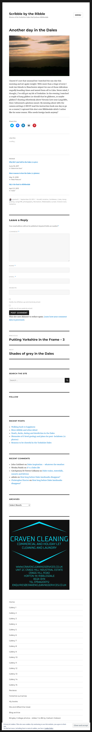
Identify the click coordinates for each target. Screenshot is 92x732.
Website (13, 288)
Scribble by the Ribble (27, 14)
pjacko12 (15, 199)
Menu (78, 15)
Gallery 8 (13, 646)
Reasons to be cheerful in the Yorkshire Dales (31, 443)
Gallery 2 (13, 613)
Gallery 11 (13, 663)
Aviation (45, 199)
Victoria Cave (61, 202)
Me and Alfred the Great (20, 707)
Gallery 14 (13, 679)
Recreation (37, 202)
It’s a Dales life (33, 467)
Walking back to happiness (23, 427)
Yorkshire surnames (18, 696)
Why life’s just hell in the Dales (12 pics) (23, 162)
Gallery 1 (12, 607)
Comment (14, 232)
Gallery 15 (13, 685)
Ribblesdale (46, 202)
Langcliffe (18, 202)
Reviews (13, 690)
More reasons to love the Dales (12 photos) (24, 173)
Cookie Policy (48, 728)
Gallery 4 (13, 624)
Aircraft (39, 199)
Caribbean (53, 199)
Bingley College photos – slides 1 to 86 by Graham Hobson (35, 718)
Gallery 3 (13, 619)
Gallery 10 (13, 657)
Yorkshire (12, 204)
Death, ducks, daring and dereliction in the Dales (33, 433)
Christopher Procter (20, 480)
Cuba (59, 199)
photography (28, 202)
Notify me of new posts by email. (21, 308)
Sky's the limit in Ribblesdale (19, 184)
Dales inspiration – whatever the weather (45, 464)
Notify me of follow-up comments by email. (25, 302)
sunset (53, 202)
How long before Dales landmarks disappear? (40, 477)
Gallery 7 (13, 641)
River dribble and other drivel (24, 430)
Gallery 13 (13, 674)
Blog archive (14, 712)
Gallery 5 (13, 630)
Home (12, 602)
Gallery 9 (13, 652)
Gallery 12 (13, 668)
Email (12, 277)
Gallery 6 (13, 635)
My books (13, 701)
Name (12, 266)
